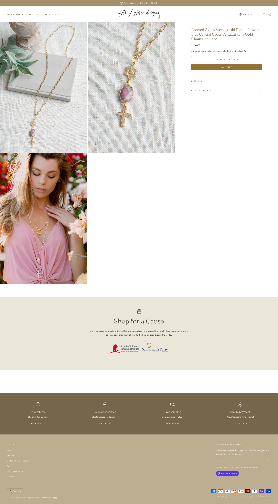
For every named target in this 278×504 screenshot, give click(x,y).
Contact (10, 476)
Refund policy (222, 497)
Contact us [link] (105, 423)
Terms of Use (242, 467)
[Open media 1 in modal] (82, 27)
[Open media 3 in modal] (82, 158)
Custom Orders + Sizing (17, 460)
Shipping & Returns (15, 471)
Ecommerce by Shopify (48, 497)
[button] (258, 14)
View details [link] (38, 423)
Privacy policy (249, 497)
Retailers (10, 455)
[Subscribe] (267, 461)
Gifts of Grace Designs (23, 497)
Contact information (264, 497)
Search (10, 450)
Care (9, 466)
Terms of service (236, 497)
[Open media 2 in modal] (170, 27)
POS (34, 497)
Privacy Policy (253, 467)
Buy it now (227, 67)
